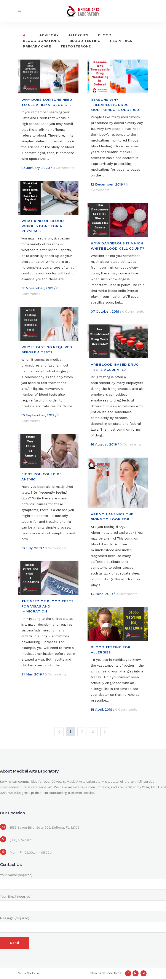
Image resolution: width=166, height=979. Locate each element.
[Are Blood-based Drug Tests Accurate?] (118, 341)
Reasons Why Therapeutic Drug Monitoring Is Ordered (115, 105)
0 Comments (64, 168)
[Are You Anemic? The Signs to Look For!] (118, 483)
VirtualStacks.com (30, 973)
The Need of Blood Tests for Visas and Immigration (47, 606)
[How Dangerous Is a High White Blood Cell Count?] (118, 220)
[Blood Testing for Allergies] (118, 624)
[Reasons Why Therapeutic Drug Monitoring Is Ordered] (118, 76)
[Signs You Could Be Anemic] (48, 451)
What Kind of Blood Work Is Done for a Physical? (42, 226)
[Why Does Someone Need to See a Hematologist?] (48, 76)
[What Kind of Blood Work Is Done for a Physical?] (48, 198)
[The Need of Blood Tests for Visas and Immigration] (48, 578)
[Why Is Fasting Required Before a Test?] (48, 324)
